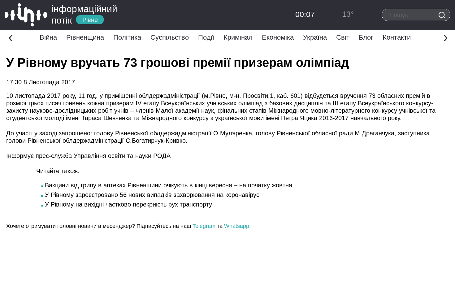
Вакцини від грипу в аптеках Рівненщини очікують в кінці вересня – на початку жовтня (168, 185)
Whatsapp (236, 226)
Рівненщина (85, 37)
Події (206, 37)
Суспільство (169, 37)
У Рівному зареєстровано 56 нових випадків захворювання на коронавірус (152, 194)
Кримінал (238, 37)
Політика (127, 37)
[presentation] (10, 37)
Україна (315, 37)
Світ (342, 37)
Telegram (204, 226)
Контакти (397, 37)
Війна (48, 37)
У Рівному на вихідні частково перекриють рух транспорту (128, 204)
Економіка (278, 37)
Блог (366, 37)
